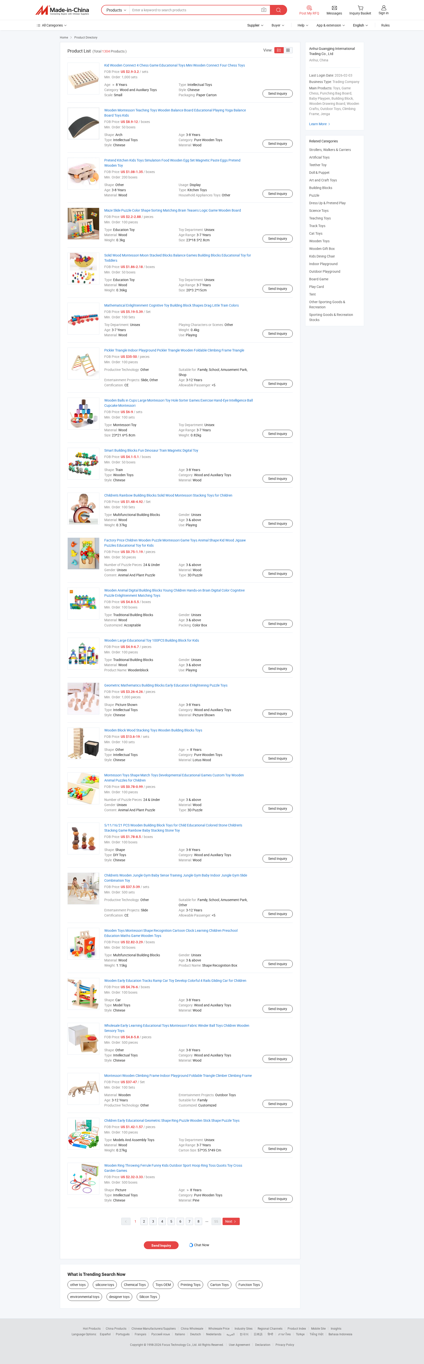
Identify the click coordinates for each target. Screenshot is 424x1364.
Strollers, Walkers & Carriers (330, 149)
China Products (116, 1328)
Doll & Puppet (319, 172)
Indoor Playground (323, 263)
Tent (312, 294)
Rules (385, 25)
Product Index (297, 1328)
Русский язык (160, 1334)
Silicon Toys (148, 1296)
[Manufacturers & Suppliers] (62, 10)
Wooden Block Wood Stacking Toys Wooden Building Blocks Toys (153, 730)
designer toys (119, 1296)
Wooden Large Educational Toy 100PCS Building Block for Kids (151, 640)
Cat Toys (315, 233)
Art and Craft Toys (323, 180)
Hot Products (92, 1328)
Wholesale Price (218, 1328)
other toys (78, 1284)
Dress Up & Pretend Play (327, 203)
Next (231, 1221)
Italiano (180, 1334)
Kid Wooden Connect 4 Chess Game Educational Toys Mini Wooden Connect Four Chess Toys (174, 65)
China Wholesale (192, 1328)
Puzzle (314, 195)
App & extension (329, 25)
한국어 (244, 1334)
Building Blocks (320, 187)
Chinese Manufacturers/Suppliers (154, 1328)
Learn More (320, 124)
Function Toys (249, 1284)
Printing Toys (190, 1284)
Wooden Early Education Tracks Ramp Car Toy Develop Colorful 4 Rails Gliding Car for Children (175, 980)
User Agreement (239, 1345)
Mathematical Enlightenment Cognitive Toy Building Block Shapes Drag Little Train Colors (171, 305)
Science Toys (319, 210)
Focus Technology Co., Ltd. (180, 1345)
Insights (336, 1328)
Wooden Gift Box (322, 248)
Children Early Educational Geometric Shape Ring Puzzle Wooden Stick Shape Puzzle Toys (171, 1120)
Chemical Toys (135, 1284)
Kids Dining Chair (322, 256)
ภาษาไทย (284, 1334)
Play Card (316, 286)
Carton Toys (219, 1284)
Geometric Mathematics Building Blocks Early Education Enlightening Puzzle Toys (165, 685)
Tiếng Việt (316, 1334)
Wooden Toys (319, 241)
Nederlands (213, 1334)
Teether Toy (318, 164)
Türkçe (300, 1334)
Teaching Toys (320, 218)
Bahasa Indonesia (340, 1334)
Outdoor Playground (324, 271)
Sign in (384, 13)
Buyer (276, 25)
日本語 (258, 1334)
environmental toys (84, 1296)
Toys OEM (163, 1284)
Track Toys (317, 225)
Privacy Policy (285, 1345)
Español (105, 1334)
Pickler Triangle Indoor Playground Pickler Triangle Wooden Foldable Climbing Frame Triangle (174, 350)
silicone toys (104, 1284)
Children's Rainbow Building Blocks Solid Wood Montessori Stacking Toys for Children (168, 495)
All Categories (52, 25)
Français (140, 1334)
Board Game (318, 279)
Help (301, 25)
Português (123, 1334)
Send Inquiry (277, 93)
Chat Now (201, 1244)
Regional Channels (270, 1328)
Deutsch (195, 1334)
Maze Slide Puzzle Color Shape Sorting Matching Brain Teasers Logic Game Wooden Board (172, 210)
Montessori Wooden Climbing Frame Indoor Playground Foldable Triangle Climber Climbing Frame (178, 1075)
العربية (230, 1334)
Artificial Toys (319, 157)
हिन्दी (270, 1334)
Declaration (262, 1345)
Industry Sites (243, 1328)
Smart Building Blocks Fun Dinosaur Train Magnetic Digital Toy (151, 450)
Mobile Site (318, 1328)
